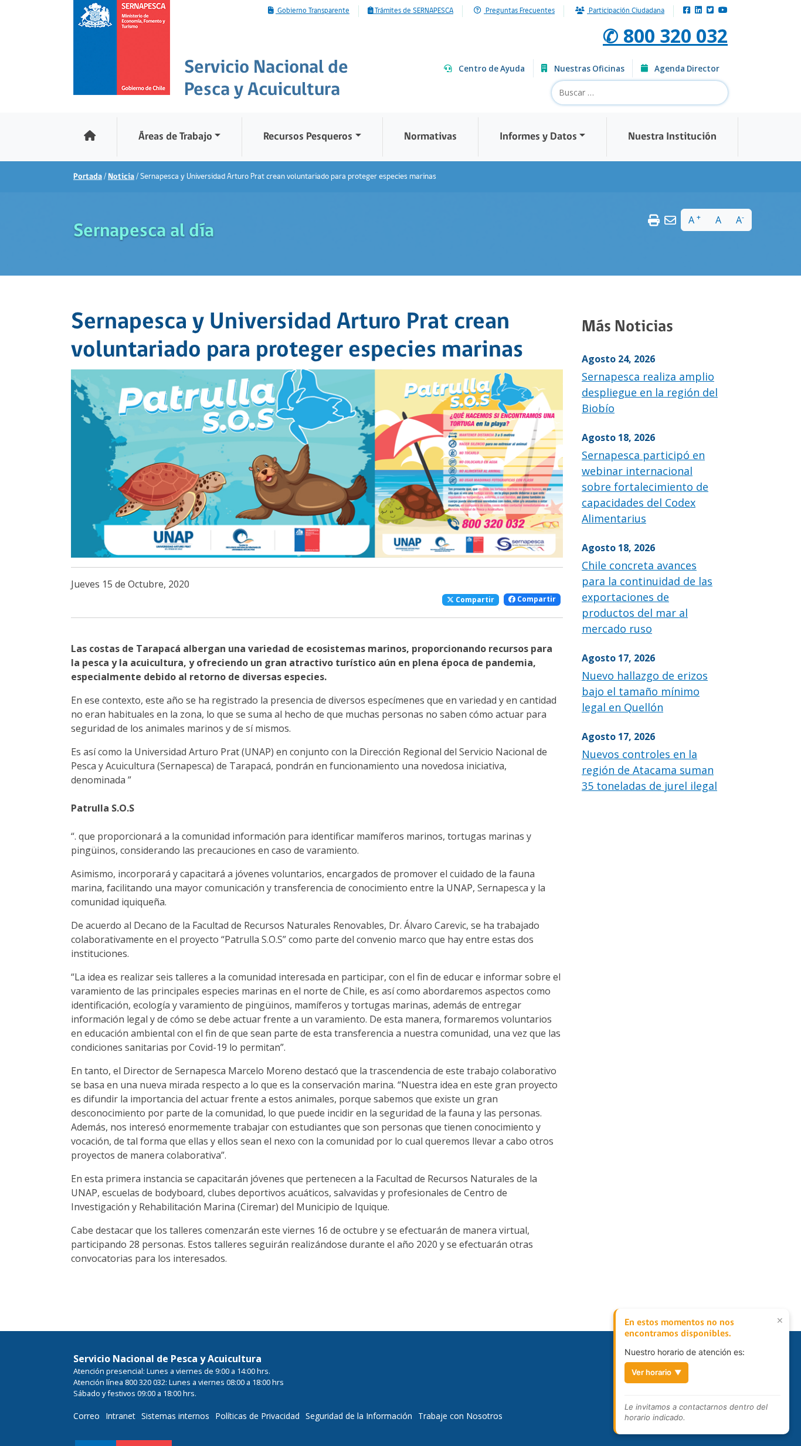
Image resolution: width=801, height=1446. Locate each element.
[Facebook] (686, 11)
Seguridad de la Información (359, 1415)
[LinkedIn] (698, 11)
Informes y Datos (538, 136)
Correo (86, 1415)
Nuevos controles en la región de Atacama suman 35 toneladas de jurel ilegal (649, 770)
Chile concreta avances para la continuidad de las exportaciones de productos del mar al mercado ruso (647, 597)
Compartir (474, 600)
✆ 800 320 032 (665, 35)
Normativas (430, 136)
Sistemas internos (175, 1415)
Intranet (120, 1415)
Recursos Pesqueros (307, 136)
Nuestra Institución (672, 136)
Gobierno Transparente (312, 11)
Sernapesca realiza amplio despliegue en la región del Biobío (650, 392)
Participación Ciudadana (625, 11)
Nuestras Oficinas (589, 68)
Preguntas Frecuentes (519, 11)
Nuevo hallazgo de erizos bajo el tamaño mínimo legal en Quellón (645, 691)
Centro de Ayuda (492, 68)
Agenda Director (686, 68)
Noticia (121, 176)
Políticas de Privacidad (257, 1415)
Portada (87, 176)
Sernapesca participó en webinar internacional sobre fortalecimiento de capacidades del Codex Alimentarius (645, 486)
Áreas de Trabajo (175, 136)
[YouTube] (723, 11)
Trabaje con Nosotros (460, 1415)
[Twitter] (710, 11)
